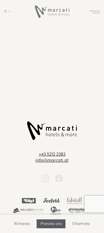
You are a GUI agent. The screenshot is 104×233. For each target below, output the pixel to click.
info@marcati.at (52, 160)
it (5, 11)
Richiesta (22, 223)
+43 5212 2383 (52, 154)
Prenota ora (51, 223)
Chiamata (81, 223)
